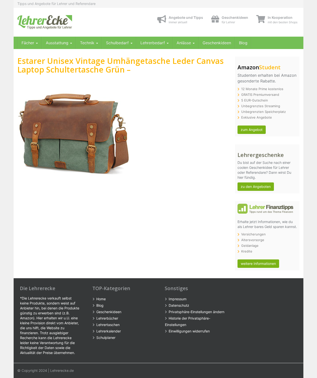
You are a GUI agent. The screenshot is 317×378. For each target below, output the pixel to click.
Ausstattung (58, 42)
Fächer (28, 42)
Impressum (177, 299)
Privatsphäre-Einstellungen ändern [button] (196, 312)
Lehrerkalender (108, 331)
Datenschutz (179, 305)
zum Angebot (252, 129)
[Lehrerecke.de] (61, 22)
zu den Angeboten (256, 186)
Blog (243, 42)
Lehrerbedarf (153, 42)
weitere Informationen (258, 263)
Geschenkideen (217, 42)
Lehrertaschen (108, 325)
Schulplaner (105, 337)
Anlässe (184, 42)
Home (101, 299)
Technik (88, 42)
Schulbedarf (118, 42)
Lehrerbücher (107, 318)
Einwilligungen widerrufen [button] (189, 331)
